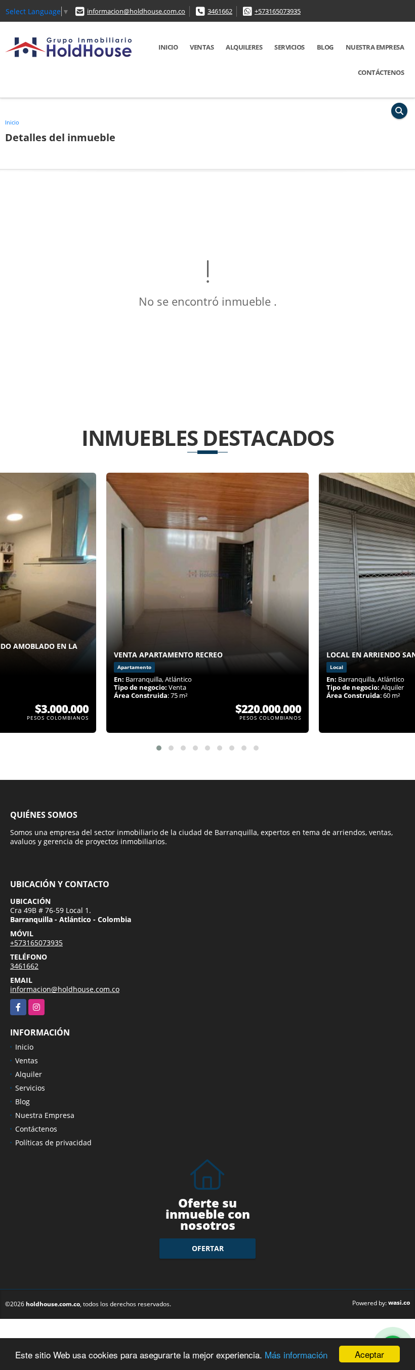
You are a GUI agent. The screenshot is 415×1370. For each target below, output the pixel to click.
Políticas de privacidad (53, 1142)
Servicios (289, 47)
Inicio (168, 47)
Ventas (202, 47)
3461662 (220, 11)
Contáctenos (381, 72)
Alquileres (244, 47)
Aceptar (369, 1354)
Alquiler (28, 1074)
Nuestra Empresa (375, 47)
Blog (325, 47)
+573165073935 (278, 11)
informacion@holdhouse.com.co (136, 11)
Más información (296, 1354)
